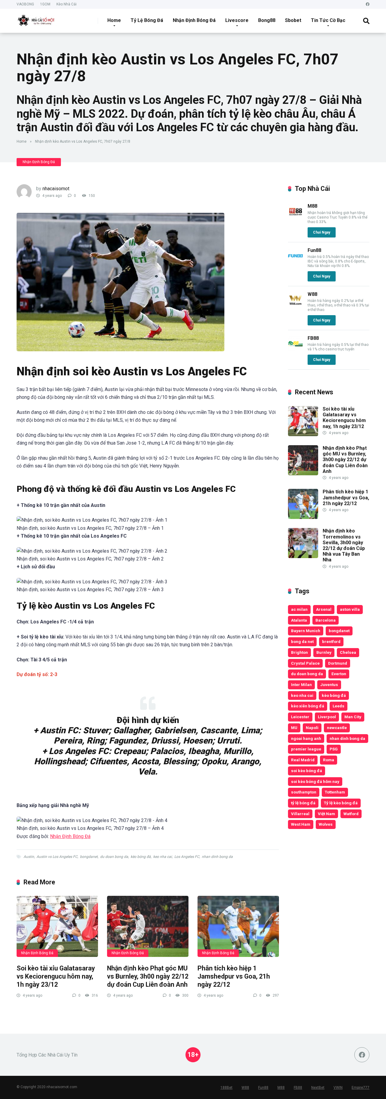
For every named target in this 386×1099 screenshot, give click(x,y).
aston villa (350, 609)
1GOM (45, 4)
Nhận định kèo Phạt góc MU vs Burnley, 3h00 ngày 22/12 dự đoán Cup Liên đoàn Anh (147, 976)
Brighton (299, 652)
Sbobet (293, 20)
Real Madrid (303, 759)
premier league (306, 749)
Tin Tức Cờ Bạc (328, 20)
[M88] (295, 217)
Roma (328, 759)
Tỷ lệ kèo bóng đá (341, 802)
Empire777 (360, 1087)
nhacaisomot (56, 188)
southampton (303, 792)
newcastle (337, 727)
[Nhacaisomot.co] (37, 18)
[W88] (295, 306)
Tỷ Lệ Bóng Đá (147, 20)
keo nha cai (162, 857)
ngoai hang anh (306, 738)
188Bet (226, 1087)
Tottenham (335, 792)
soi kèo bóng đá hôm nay (315, 781)
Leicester (300, 716)
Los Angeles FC (186, 857)
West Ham (300, 824)
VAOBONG (25, 4)
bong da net (302, 641)
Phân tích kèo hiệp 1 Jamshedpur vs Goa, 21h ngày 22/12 (234, 976)
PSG (334, 749)
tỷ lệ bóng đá (303, 802)
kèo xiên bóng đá (307, 705)
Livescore (236, 20)
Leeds (338, 705)
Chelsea (348, 652)
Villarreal (300, 813)
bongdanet (89, 857)
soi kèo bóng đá (306, 770)
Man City (352, 716)
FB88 (313, 338)
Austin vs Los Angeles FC (57, 857)
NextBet (317, 1087)
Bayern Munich (305, 630)
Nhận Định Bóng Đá (194, 20)
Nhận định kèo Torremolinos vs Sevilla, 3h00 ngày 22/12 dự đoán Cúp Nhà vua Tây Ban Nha (344, 545)
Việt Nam (326, 813)
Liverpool (327, 716)
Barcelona (325, 620)
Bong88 (266, 20)
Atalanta (299, 620)
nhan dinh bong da (217, 857)
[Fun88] (295, 262)
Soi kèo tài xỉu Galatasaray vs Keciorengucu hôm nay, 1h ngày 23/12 (56, 976)
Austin (29, 857)
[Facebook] (367, 4)
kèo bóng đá (141, 857)
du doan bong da (114, 857)
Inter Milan (301, 684)
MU (294, 727)
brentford (331, 641)
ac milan (299, 609)
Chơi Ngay (321, 232)
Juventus (329, 684)
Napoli (312, 727)
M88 (312, 206)
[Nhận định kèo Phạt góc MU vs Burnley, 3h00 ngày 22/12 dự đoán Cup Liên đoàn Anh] (147, 926)
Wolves (326, 824)
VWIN (338, 1087)
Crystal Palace (305, 663)
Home (114, 20)
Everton (338, 673)
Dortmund (337, 663)
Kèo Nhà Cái (66, 4)
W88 (312, 294)
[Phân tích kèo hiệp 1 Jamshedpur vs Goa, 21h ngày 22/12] (238, 926)
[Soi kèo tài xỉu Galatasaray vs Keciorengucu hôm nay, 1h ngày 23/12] (57, 926)
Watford (351, 813)
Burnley (323, 652)
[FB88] (295, 349)
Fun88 (314, 250)
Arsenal (323, 609)
